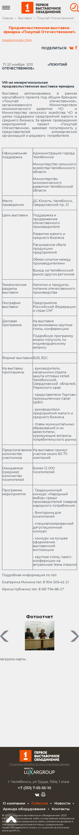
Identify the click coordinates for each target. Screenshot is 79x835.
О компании (14, 803)
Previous (5, 636)
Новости (62, 803)
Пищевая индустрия (17, 40)
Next (75, 636)
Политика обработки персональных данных (39, 764)
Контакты (61, 809)
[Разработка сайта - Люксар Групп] (39, 776)
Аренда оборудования (24, 809)
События (39, 803)
